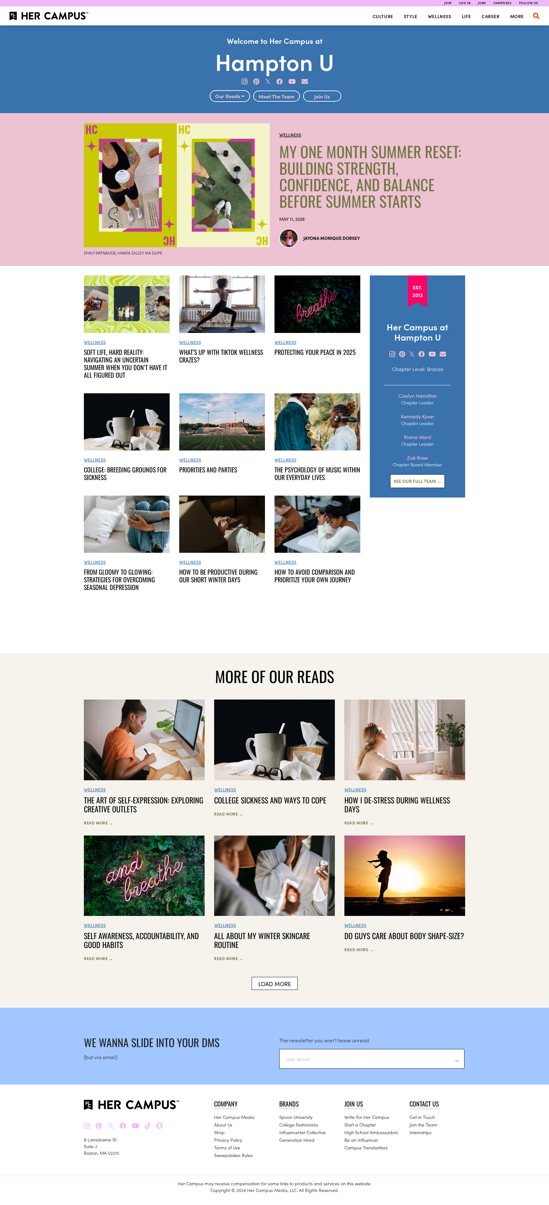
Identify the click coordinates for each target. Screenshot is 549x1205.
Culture (383, 16)
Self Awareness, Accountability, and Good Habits (141, 940)
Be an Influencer (361, 1140)
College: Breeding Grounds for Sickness (125, 473)
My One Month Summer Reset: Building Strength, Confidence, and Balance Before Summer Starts (370, 176)
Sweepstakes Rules (233, 1155)
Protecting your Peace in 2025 (315, 352)
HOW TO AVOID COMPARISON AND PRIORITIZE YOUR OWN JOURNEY (314, 575)
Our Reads (228, 95)
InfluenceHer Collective (302, 1132)
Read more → (98, 822)
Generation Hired (297, 1140)
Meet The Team (277, 96)
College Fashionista (298, 1124)
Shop (219, 1132)
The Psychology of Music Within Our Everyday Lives (317, 473)
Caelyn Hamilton (417, 395)
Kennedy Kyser (417, 416)
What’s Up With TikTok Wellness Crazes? (221, 355)
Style (410, 16)
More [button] (517, 16)
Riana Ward (417, 436)
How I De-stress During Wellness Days (397, 804)
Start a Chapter (360, 1124)
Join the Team (423, 1124)
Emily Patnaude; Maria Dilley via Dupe (123, 253)
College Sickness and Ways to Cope (270, 799)
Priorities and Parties (208, 469)
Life (466, 16)
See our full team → (417, 481)
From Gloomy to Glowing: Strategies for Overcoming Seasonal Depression (119, 579)
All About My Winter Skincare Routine (262, 940)
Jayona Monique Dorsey (331, 238)
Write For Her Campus (366, 1117)
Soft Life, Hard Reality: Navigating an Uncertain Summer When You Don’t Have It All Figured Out (125, 363)
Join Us (322, 96)
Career (491, 16)
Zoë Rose (417, 457)
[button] (536, 16)
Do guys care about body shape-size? (404, 935)
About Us (223, 1124)
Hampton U (274, 61)
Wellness (439, 16)
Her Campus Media (234, 1117)
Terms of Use (227, 1147)
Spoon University (296, 1117)
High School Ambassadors (371, 1132)
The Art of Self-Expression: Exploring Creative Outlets (143, 804)
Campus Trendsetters (366, 1147)
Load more (274, 984)
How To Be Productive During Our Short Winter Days (218, 575)
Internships (420, 1132)
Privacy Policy (228, 1140)
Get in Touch (422, 1117)
